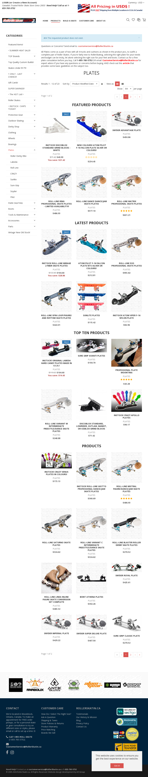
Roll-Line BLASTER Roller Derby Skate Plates (126, 543)
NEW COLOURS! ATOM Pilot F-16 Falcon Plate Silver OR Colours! (91, 148)
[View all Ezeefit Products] (96, 684)
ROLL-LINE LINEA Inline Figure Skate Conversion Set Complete (56, 599)
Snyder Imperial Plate (56, 633)
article (126, 63)
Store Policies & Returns (52, 723)
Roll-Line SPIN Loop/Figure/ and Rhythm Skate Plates (56, 316)
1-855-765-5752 (70, 769)
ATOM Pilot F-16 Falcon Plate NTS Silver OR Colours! (91, 266)
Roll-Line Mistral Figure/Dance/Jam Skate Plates (126, 489)
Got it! (117, 765)
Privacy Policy (82, 723)
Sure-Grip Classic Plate (126, 635)
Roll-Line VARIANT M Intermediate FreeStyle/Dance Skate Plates (56, 427)
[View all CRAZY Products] (38, 684)
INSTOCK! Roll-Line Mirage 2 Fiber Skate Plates (56, 264)
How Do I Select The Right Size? (56, 714)
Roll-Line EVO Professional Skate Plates (126, 264)
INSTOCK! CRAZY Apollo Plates (126, 416)
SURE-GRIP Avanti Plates (91, 355)
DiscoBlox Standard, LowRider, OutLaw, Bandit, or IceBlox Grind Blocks (91, 426)
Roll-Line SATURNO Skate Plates (56, 543)
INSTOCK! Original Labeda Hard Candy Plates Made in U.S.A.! (56, 363)
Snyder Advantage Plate (126, 130)
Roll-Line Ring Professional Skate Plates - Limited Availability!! (56, 204)
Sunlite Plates (91, 315)
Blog (78, 720)
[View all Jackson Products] (135, 684)
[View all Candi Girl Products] (18, 684)
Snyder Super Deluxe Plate (91, 633)
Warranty (49, 726)
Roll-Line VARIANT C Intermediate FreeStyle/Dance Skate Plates (91, 546)
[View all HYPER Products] (115, 684)
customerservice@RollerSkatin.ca (45, 769)
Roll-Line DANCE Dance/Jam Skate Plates (91, 202)
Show (119, 88)
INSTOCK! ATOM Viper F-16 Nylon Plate (126, 316)
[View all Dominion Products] (57, 684)
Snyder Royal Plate (126, 575)
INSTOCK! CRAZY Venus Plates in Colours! (56, 473)
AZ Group (81, 772)
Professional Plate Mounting (126, 371)
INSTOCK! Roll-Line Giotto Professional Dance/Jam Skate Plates (91, 489)
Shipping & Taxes (49, 720)
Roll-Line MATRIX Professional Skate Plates (126, 202)
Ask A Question (48, 717)
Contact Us (81, 726)
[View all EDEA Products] (76, 684)
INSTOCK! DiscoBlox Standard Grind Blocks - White (56, 148)
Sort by (66, 83)
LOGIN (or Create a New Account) (19, 2)
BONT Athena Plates (91, 596)
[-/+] (102, 83)
